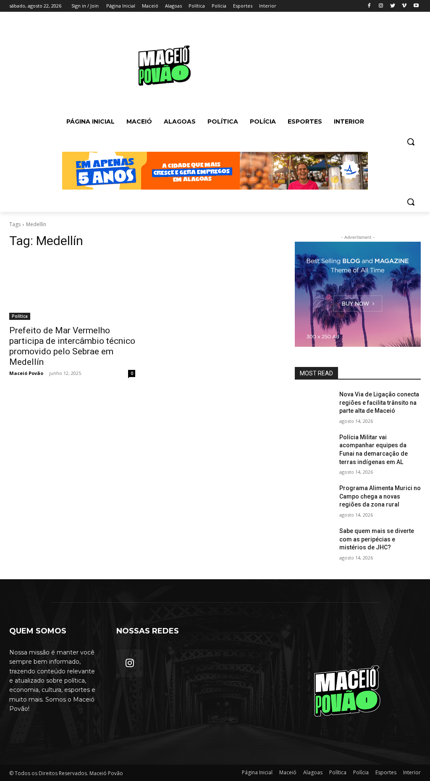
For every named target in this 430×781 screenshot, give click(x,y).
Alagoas (312, 772)
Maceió (287, 772)
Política (20, 316)
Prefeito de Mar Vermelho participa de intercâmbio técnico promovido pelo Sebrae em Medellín (72, 346)
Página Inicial (257, 772)
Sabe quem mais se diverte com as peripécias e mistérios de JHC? (376, 539)
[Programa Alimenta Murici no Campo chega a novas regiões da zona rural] (314, 497)
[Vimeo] (404, 6)
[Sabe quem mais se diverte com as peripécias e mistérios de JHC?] (314, 540)
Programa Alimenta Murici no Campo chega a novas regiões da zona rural (380, 496)
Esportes (385, 772)
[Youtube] (416, 6)
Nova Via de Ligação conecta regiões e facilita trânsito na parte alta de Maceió (379, 402)
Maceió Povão (26, 373)
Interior (412, 772)
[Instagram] (381, 6)
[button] (411, 142)
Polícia (361, 772)
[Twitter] (393, 6)
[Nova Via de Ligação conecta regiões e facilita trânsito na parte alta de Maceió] (314, 403)
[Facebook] (369, 6)
